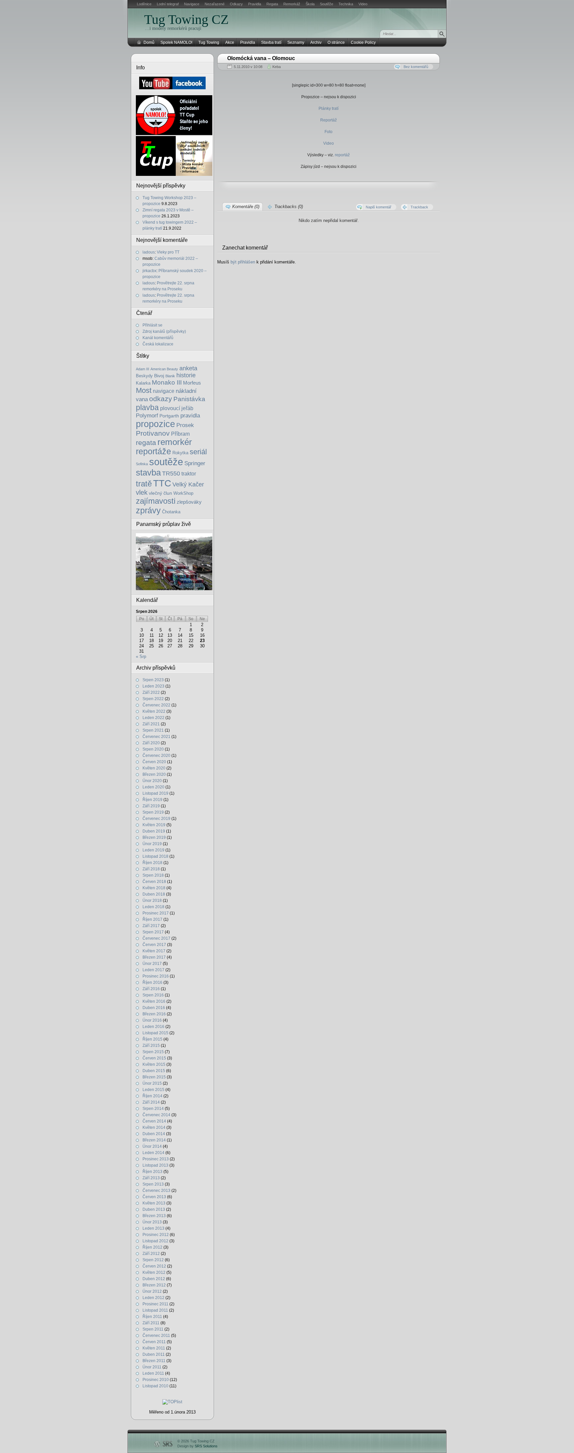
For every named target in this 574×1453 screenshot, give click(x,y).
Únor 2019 (152, 843)
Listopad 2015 (155, 1033)
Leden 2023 (153, 686)
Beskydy (144, 376)
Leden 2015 (153, 1089)
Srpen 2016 (153, 995)
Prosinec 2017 (156, 913)
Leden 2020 (153, 787)
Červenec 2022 (156, 705)
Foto (329, 131)
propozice (155, 424)
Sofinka (142, 464)
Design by (197, 1446)
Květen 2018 (154, 888)
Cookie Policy (363, 42)
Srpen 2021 (153, 730)
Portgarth (169, 415)
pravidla (190, 415)
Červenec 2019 (156, 818)
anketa (188, 368)
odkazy (160, 399)
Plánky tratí (328, 108)
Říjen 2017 (152, 919)
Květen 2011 (154, 1348)
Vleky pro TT (168, 252)
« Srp (141, 656)
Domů (149, 42)
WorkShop (183, 493)
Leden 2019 (153, 850)
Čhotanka (171, 512)
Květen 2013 (154, 1203)
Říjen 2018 (152, 862)
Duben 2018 (154, 894)
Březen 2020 (154, 774)
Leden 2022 (153, 717)
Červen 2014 (154, 1121)
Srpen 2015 (153, 1052)
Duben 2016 (154, 1007)
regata (146, 443)
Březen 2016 (154, 1014)
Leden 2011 (153, 1373)
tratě (144, 483)
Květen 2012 (154, 1272)
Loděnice (144, 4)
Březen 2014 (154, 1140)
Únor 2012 (152, 1291)
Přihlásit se (152, 325)
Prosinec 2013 (156, 1159)
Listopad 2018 (155, 856)
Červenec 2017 (156, 938)
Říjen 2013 (152, 1171)
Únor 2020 (152, 780)
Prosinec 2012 (156, 1234)
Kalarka (143, 383)
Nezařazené (215, 4)
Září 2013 (151, 1178)
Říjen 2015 (152, 1039)
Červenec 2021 (156, 736)
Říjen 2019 (152, 799)
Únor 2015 (152, 1083)
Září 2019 (151, 806)
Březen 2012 (154, 1285)
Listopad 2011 (155, 1310)
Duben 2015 (154, 1070)
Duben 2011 (154, 1354)
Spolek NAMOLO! (176, 42)
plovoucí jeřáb (176, 408)
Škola (310, 4)
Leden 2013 (153, 1228)
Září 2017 (151, 925)
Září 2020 (151, 743)
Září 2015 (151, 1045)
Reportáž (328, 120)
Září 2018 (151, 869)
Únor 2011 (152, 1367)
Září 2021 (151, 724)
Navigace (191, 4)
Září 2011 (151, 1323)
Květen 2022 (154, 711)
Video (362, 4)
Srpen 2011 (153, 1329)
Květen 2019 (154, 825)
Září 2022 (151, 692)
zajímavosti (155, 500)
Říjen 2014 (152, 1096)
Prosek (185, 425)
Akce (229, 42)
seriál (198, 452)
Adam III (142, 369)
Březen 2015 (154, 1077)
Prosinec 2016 (156, 976)
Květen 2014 (154, 1127)
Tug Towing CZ (186, 19)
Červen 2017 (154, 944)
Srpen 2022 (153, 698)
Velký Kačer (188, 484)
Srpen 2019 (153, 812)
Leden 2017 (153, 970)
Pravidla (254, 4)
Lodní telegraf (168, 4)
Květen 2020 (154, 768)
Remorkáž (291, 4)
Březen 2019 (154, 837)
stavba (148, 472)
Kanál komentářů (158, 337)
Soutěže (326, 4)
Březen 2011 (154, 1360)
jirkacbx (149, 270)
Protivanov (153, 433)
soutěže (166, 461)
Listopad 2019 (155, 793)
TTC (162, 483)
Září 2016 (151, 988)
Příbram (180, 434)
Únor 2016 (152, 1020)
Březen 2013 (154, 1215)
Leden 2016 (153, 1026)
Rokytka (180, 453)
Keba (276, 67)
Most (143, 390)
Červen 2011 (154, 1342)
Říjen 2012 (152, 1247)
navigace (163, 391)
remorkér (174, 442)
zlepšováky (189, 502)
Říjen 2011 (152, 1316)
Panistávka (189, 399)
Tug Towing (208, 42)
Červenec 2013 (156, 1190)
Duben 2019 (154, 831)
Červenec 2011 (156, 1335)
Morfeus (192, 383)
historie (186, 375)
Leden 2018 (153, 907)
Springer (194, 463)
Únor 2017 (152, 963)
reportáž (342, 155)
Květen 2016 (154, 1001)
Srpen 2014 (153, 1108)
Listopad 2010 (155, 1386)
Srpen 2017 (153, 932)
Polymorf (147, 415)
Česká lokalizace (158, 344)
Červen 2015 (154, 1058)
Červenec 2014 (156, 1115)
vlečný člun (160, 493)
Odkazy (236, 4)
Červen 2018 (154, 881)
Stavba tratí (271, 42)
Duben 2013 (154, 1209)
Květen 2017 (154, 951)
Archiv (316, 42)
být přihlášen (243, 261)
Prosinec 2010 (156, 1379)
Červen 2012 (154, 1266)
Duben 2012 (154, 1278)
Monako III (167, 382)
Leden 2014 (153, 1152)
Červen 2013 (154, 1197)
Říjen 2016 (152, 982)
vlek (141, 492)
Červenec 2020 (156, 755)
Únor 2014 (152, 1146)
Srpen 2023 (153, 680)
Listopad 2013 (155, 1165)
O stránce (336, 42)
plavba (147, 407)
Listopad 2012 (155, 1241)
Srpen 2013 (153, 1184)
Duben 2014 (154, 1133)
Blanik (170, 376)
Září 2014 (151, 1102)
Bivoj (159, 375)
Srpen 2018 (153, 875)
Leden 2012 (153, 1297)
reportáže (153, 451)
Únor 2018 (152, 900)
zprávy (148, 510)
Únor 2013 (152, 1222)
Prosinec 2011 (155, 1304)
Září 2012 (151, 1253)
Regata (272, 4)
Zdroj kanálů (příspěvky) (164, 331)
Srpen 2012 (153, 1260)
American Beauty (164, 369)
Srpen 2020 (153, 749)
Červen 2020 (154, 762)
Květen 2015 (154, 1064)
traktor (188, 473)
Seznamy (295, 42)
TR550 (171, 473)
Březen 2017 (154, 957)
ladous (149, 252)
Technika (345, 4)
